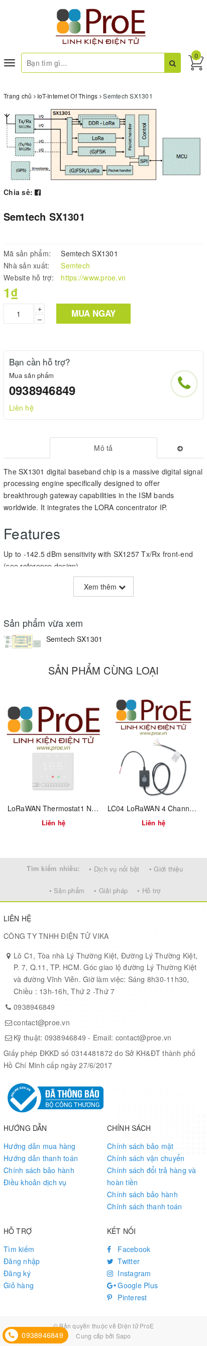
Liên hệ (21, 408)
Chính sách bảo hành (39, 1170)
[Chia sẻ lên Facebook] (38, 192)
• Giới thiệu (166, 869)
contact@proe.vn (42, 1022)
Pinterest (131, 1297)
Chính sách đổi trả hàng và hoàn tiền (151, 1176)
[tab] (104, 447)
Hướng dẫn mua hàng (40, 1146)
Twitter (128, 1261)
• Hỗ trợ (148, 890)
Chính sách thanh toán (144, 1206)
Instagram (133, 1273)
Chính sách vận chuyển (145, 1158)
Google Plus (137, 1285)
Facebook (133, 1249)
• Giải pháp (111, 890)
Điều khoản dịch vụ (35, 1182)
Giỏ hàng (19, 1285)
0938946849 (42, 390)
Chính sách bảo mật (140, 1146)
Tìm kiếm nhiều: (53, 868)
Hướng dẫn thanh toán (41, 1158)
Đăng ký (17, 1273)
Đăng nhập (22, 1261)
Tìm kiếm (19, 1249)
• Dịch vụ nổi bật (114, 869)
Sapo (123, 1335)
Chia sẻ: (18, 192)
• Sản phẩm (67, 890)
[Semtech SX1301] (22, 641)
